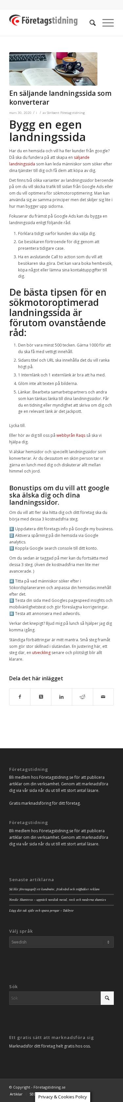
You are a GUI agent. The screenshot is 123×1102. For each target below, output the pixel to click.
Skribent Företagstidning (66, 113)
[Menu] (105, 23)
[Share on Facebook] (20, 697)
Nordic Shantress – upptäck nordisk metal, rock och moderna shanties (57, 899)
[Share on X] (41, 697)
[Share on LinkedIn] (61, 697)
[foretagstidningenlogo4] (51, 23)
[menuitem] (89, 23)
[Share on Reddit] (82, 697)
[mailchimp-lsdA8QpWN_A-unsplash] (53, 69)
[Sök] (89, 23)
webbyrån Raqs (70, 435)
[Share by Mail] (103, 697)
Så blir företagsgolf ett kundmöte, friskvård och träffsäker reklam (54, 889)
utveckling (41, 652)
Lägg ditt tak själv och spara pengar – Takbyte (41, 910)
